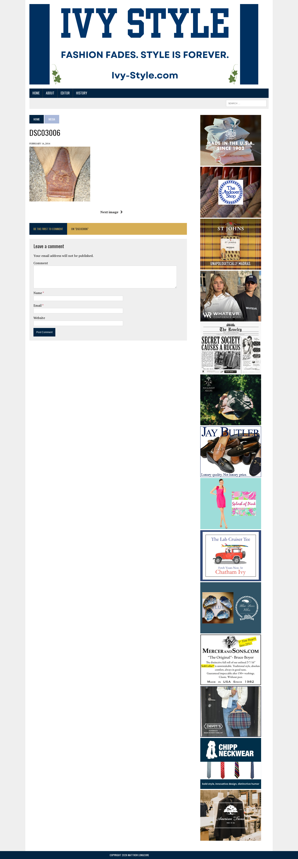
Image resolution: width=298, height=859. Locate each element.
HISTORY (81, 93)
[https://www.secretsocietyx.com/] (230, 371)
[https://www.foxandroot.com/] (230, 422)
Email (37, 305)
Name (38, 293)
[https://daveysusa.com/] (230, 734)
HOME (36, 93)
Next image (109, 212)
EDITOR (65, 93)
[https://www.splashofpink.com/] (230, 526)
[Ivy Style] (143, 44)
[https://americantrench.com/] (230, 838)
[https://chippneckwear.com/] (230, 786)
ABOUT (50, 93)
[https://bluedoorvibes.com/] (230, 630)
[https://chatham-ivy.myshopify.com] (230, 578)
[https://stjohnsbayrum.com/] (230, 267)
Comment (40, 263)
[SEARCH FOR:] (246, 102)
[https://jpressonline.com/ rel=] (230, 163)
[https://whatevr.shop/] (230, 318)
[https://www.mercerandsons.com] (230, 682)
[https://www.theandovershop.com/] (230, 215)
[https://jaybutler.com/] (230, 474)
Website (39, 318)
